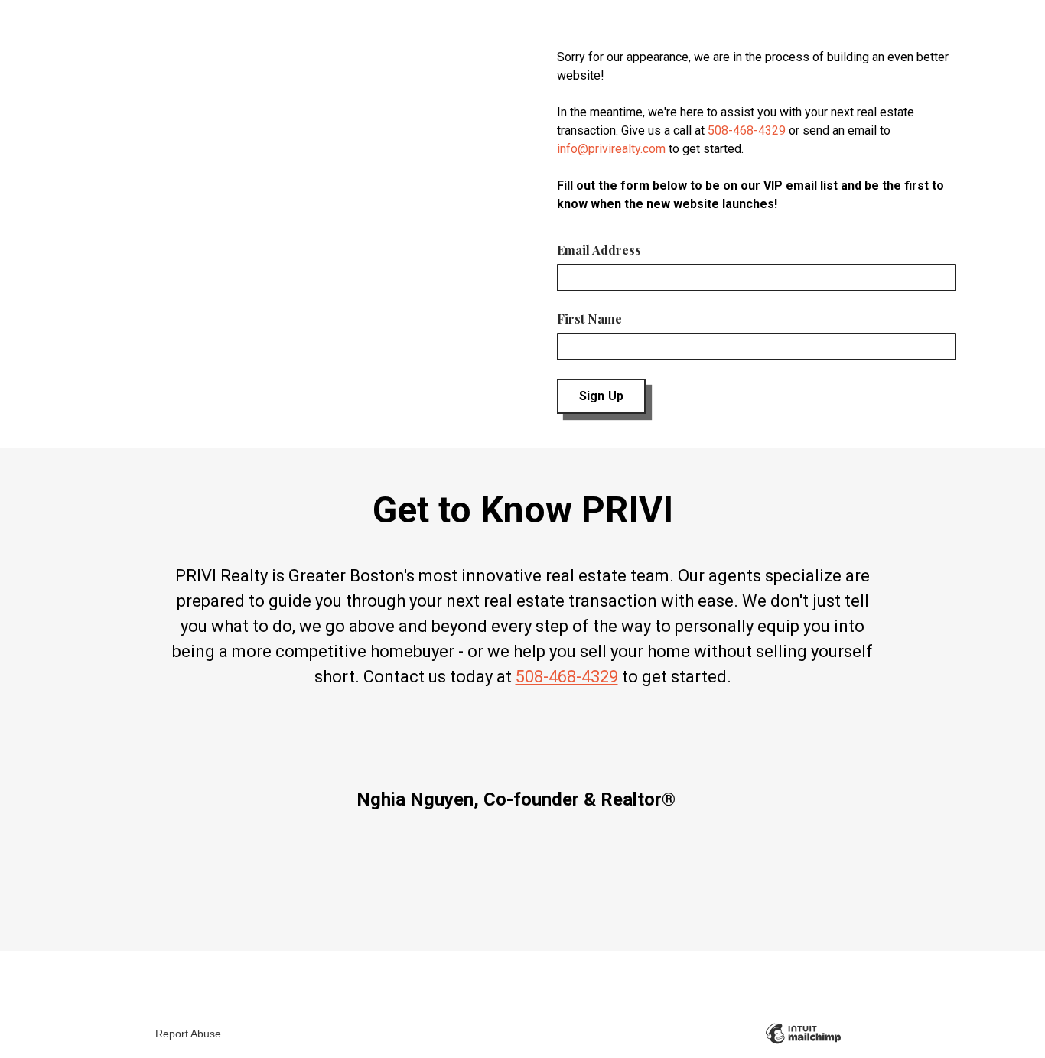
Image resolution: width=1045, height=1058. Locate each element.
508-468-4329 (747, 130)
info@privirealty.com (611, 149)
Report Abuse (188, 1033)
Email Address (599, 250)
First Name (589, 319)
